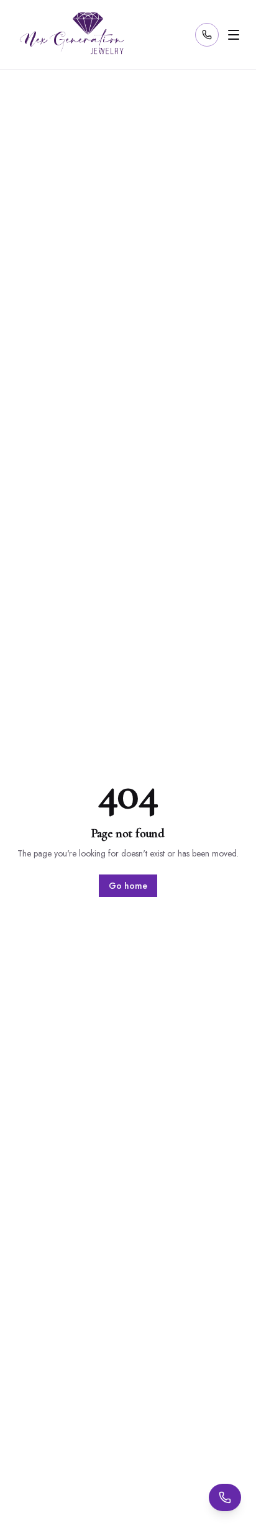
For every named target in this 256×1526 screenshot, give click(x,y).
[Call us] (207, 35)
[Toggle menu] (233, 34)
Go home (128, 885)
